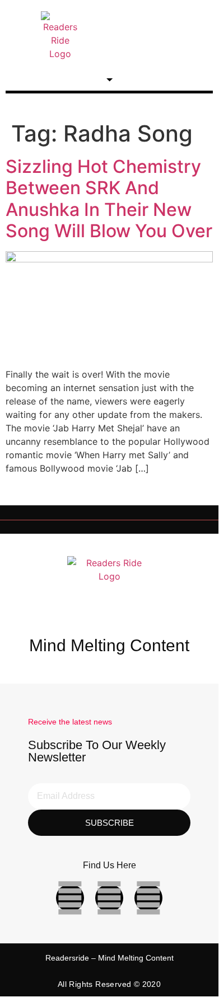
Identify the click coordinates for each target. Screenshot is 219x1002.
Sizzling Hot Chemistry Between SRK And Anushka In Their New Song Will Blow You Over (109, 199)
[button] (169, 35)
